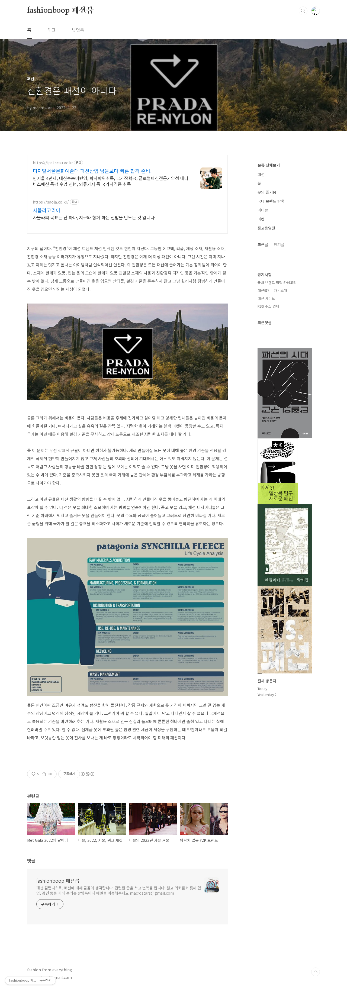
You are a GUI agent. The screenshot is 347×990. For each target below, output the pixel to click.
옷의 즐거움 (267, 192)
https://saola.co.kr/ (51, 202)
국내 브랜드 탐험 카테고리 (277, 282)
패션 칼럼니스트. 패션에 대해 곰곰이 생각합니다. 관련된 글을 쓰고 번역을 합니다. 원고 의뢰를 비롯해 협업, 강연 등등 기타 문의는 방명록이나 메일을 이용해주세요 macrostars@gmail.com (118, 890)
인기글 (279, 244)
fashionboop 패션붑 (60, 10)
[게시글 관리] (50, 774)
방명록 (78, 30)
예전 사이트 (266, 298)
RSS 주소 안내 (268, 306)
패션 (261, 174)
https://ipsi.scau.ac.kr (53, 162)
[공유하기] (43, 774)
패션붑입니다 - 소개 (272, 290)
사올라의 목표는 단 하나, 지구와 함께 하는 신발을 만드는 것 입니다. (94, 217)
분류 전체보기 (269, 165)
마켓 (261, 219)
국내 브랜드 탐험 (271, 201)
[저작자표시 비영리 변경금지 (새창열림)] (87, 774)
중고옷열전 (266, 228)
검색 (303, 11)
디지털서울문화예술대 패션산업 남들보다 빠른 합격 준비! (92, 170)
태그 (51, 30)
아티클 (263, 210)
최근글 (263, 244)
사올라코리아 (46, 210)
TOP (315, 972)
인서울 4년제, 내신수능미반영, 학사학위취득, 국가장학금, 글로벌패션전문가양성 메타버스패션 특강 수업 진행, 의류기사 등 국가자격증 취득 (110, 181)
